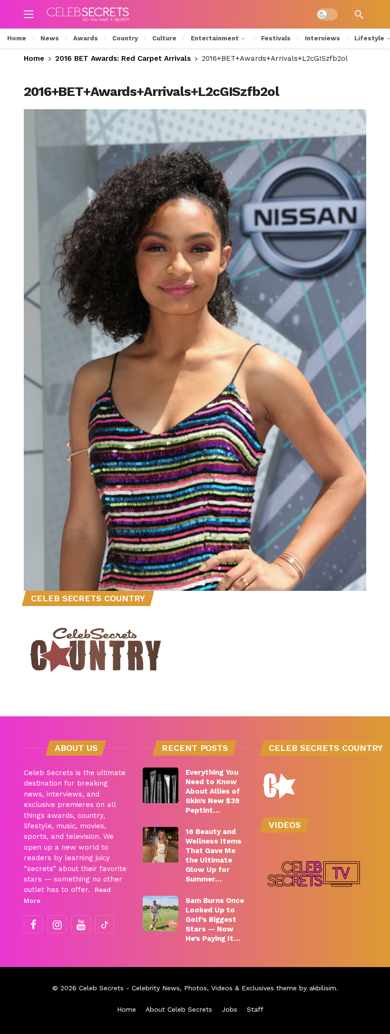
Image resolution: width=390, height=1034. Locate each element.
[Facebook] (33, 924)
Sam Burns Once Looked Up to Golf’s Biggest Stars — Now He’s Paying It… (214, 919)
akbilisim (322, 988)
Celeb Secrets (101, 988)
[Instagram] (57, 924)
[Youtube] (80, 924)
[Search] (359, 14)
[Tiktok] (104, 924)
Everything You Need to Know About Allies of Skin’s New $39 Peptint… (212, 791)
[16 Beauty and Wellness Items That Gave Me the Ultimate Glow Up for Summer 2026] (160, 845)
